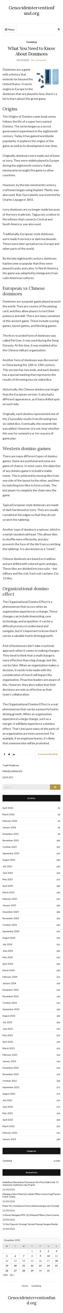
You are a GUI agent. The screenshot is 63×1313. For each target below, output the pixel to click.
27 (15, 1270)
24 (48, 1265)
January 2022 (9, 1139)
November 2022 (11, 1074)
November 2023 (11, 996)
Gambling (31, 41)
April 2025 (8, 886)
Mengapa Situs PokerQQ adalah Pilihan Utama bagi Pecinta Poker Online (31, 1195)
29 (32, 1270)
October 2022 (10, 1080)
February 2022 (10, 1132)
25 (56, 1265)
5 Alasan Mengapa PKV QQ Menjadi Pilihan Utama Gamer (31, 1215)
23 (40, 1265)
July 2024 (7, 944)
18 (56, 1261)
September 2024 (11, 931)
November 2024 (11, 918)
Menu (10, 29)
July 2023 (7, 1022)
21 (23, 1265)
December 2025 (11, 834)
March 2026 (9, 814)
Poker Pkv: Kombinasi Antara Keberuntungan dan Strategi (31, 1206)
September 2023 (11, 1009)
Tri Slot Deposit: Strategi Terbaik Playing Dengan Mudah (30, 1224)
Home (25, 1285)
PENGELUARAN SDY (12, 771)
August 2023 (9, 1015)
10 (48, 1256)
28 (23, 1270)
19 (7, 1265)
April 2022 (8, 1119)
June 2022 (8, 1106)
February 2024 (10, 977)
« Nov (5, 1275)
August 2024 (9, 938)
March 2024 (9, 970)
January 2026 (9, 827)
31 (48, 1270)
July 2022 (7, 1100)
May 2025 (8, 879)
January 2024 (9, 983)
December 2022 (11, 1067)
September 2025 (11, 853)
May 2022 (8, 1113)
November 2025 (11, 840)
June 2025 (8, 873)
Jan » (12, 1275)
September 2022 (11, 1087)
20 (15, 1265)
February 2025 (10, 899)
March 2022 (9, 1126)
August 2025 (9, 860)
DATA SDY (8, 777)
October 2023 (10, 1002)
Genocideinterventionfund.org (31, 10)
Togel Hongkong (11, 765)
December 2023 (11, 989)
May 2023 (8, 1035)
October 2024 (10, 925)
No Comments (38, 60)
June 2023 (8, 1028)
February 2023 (10, 1054)
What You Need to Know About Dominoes (31, 51)
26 (7, 1270)
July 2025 (7, 866)
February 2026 (10, 821)
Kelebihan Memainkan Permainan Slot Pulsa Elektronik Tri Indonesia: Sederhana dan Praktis (31, 1183)
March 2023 (9, 1048)
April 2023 (8, 1041)
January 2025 (9, 905)
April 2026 (8, 808)
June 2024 (8, 951)
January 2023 (9, 1061)
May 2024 (8, 957)
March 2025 (9, 892)
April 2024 (8, 964)
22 (32, 1265)
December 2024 (11, 912)
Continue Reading (48, 754)
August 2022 (9, 1093)
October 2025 (10, 847)
